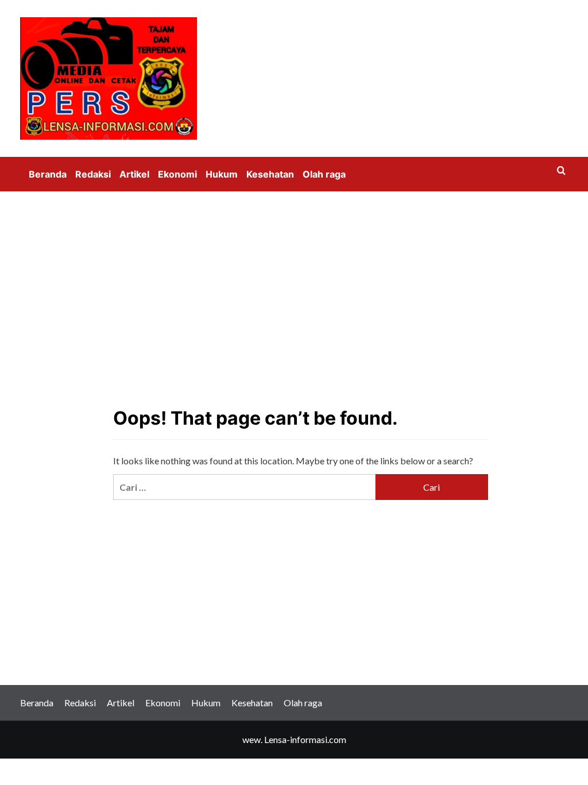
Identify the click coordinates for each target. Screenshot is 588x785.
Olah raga (324, 174)
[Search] (561, 171)
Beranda (48, 174)
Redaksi (93, 174)
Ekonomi (177, 174)
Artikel (134, 174)
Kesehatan (270, 174)
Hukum (222, 174)
